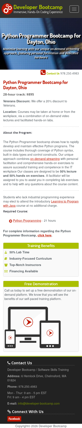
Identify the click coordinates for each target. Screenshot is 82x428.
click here (45, 235)
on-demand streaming (45, 159)
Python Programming (27, 220)
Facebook (14, 419)
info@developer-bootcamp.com (39, 403)
